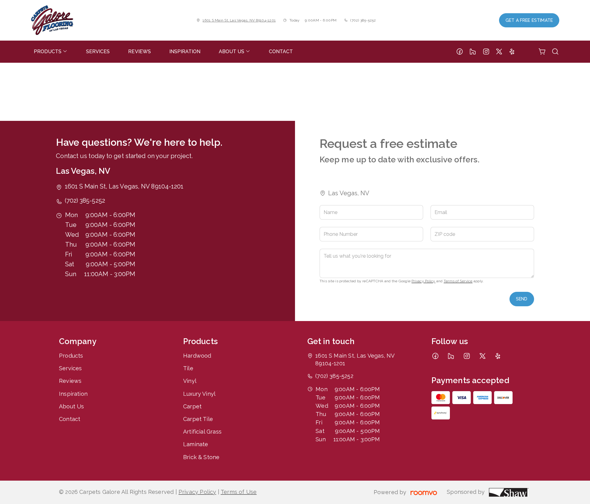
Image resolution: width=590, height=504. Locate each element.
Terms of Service (458, 281)
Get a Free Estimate (529, 20)
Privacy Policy (423, 281)
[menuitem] (51, 52)
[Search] (555, 52)
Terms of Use (239, 492)
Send (522, 298)
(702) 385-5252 (363, 20)
